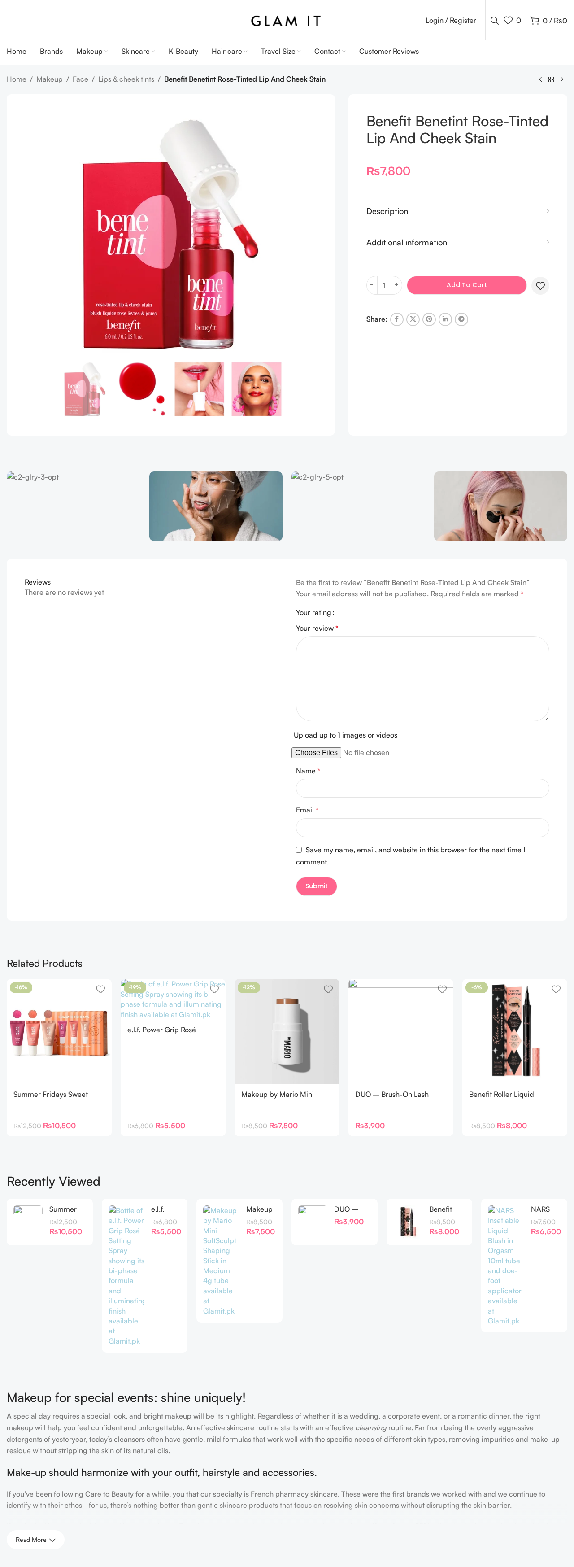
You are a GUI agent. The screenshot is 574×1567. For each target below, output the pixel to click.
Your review (317, 628)
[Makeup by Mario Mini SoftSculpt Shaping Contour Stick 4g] (221, 1260)
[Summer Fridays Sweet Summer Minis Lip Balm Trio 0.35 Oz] (28, 1222)
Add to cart (467, 284)
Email (307, 809)
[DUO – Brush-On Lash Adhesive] (400, 1031)
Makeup (49, 78)
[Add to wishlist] (540, 285)
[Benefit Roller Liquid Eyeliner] (407, 1222)
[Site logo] (287, 19)
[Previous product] (540, 79)
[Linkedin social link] (445, 319)
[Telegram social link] (461, 319)
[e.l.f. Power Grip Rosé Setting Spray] (127, 1275)
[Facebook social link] (397, 319)
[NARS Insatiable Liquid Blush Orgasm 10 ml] (506, 1265)
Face (80, 78)
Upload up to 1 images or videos (345, 734)
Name (308, 770)
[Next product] (562, 79)
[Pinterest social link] (429, 319)
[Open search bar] (494, 20)
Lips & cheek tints (126, 78)
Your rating (313, 612)
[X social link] (413, 319)
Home (16, 78)
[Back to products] (551, 79)
